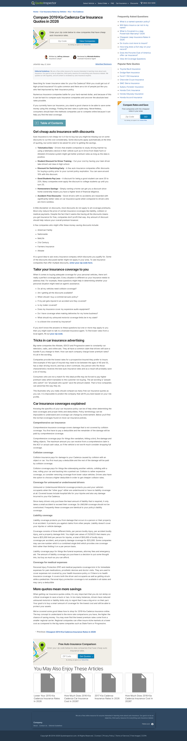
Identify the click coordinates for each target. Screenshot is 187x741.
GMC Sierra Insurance (129, 83)
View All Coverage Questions (133, 59)
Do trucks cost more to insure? (134, 43)
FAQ (112, 3)
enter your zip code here (81, 263)
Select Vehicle (88, 3)
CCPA (144, 736)
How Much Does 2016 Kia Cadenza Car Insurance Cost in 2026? (77, 698)
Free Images (135, 736)
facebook (152, 724)
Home (35, 12)
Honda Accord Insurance (131, 97)
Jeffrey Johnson (63, 56)
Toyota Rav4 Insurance (130, 69)
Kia (69, 12)
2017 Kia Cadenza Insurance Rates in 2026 (107, 697)
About (35, 726)
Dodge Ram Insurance (130, 72)
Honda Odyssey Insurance (131, 94)
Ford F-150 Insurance (129, 76)
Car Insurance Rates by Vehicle (53, 12)
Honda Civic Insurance (130, 90)
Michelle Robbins (93, 56)
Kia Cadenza (78, 12)
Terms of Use (87, 44)
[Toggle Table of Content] (49, 123)
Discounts (134, 3)
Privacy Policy (108, 736)
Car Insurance (121, 3)
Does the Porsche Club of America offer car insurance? (135, 54)
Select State (102, 3)
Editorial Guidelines (42, 71)
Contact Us (43, 726)
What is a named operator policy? (135, 21)
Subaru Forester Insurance (131, 87)
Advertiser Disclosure (103, 64)
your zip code (56, 334)
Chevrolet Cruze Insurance (132, 80)
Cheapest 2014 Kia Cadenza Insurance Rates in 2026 (71, 632)
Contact (98, 736)
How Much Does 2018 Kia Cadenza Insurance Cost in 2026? (139, 698)
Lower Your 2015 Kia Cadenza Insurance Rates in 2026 (47, 698)
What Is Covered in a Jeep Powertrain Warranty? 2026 (132, 32)
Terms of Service (122, 736)
